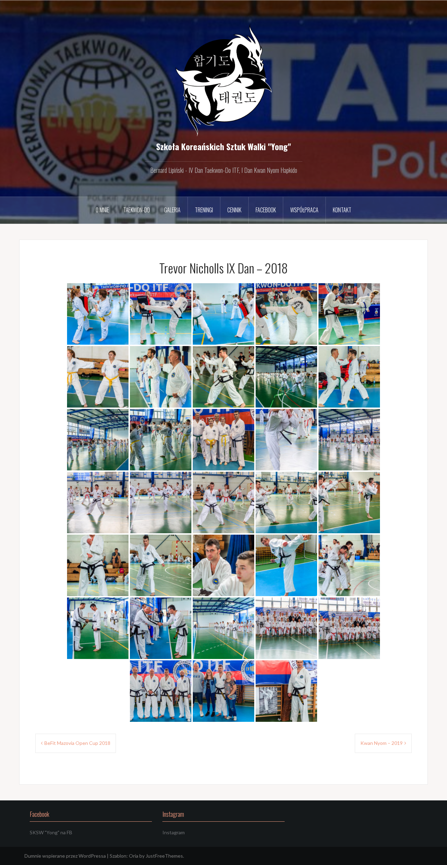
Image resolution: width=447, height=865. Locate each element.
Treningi (204, 210)
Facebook (266, 210)
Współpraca (304, 210)
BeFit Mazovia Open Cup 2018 (77, 743)
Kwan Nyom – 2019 (381, 743)
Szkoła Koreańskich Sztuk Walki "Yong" (223, 146)
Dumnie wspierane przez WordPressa (65, 856)
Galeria (172, 210)
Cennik (234, 210)
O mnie (102, 210)
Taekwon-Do (136, 210)
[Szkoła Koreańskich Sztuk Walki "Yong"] (224, 79)
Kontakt (342, 210)
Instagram (173, 832)
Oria (133, 856)
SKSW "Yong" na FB (51, 832)
